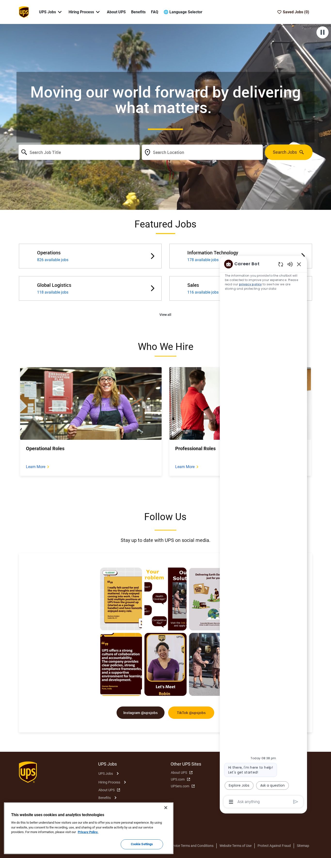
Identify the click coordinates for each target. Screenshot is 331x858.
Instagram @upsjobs (140, 712)
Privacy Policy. (88, 832)
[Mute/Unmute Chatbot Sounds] (290, 263)
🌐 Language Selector (183, 12)
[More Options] (231, 802)
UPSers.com (180, 786)
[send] (296, 802)
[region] (263, 532)
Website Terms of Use (236, 846)
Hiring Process (109, 782)
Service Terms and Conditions (191, 846)
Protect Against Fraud (274, 846)
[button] (165, 314)
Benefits (138, 12)
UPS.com (178, 779)
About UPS (116, 12)
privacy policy (250, 284)
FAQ (154, 12)
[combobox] (79, 152)
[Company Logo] (24, 12)
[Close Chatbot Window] (299, 264)
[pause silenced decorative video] (322, 32)
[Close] (165, 807)
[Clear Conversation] (280, 264)
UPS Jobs (105, 773)
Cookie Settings (142, 844)
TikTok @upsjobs (191, 712)
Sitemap (303, 846)
